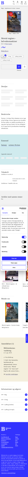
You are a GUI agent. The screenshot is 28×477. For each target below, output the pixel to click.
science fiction (14, 145)
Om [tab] (23, 212)
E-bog (9, 56)
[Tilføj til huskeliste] (24, 67)
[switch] (24, 242)
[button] (14, 394)
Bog (3, 56)
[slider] (14, 22)
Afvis (14, 267)
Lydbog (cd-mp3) (6, 60)
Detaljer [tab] (14, 212)
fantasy (4, 145)
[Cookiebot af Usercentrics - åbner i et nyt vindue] (19, 208)
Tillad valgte (14, 263)
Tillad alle (14, 258)
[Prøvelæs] (19, 67)
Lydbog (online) (18, 56)
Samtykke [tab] (5, 212)
